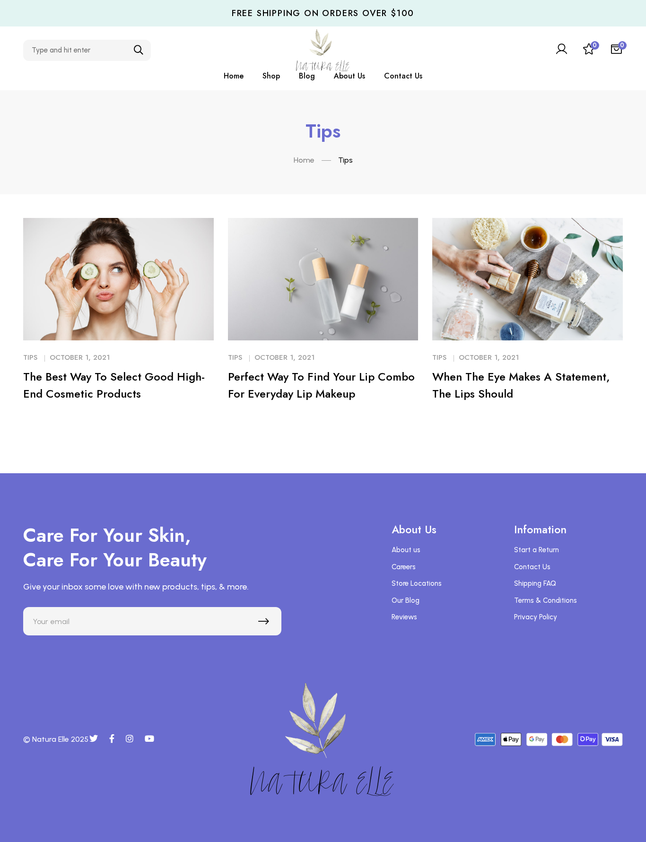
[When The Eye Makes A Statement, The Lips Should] (527, 279)
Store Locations (417, 583)
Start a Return (536, 550)
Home (304, 160)
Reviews (404, 617)
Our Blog (405, 600)
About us (406, 550)
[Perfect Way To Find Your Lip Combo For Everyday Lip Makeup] (323, 279)
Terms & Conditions (545, 600)
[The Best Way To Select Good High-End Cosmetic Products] (118, 279)
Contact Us (532, 567)
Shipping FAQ (535, 583)
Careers (404, 567)
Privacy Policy (535, 617)
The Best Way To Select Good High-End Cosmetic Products (114, 385)
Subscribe (265, 623)
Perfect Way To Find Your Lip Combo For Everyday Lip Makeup (321, 385)
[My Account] (561, 50)
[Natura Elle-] (323, 50)
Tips (30, 357)
